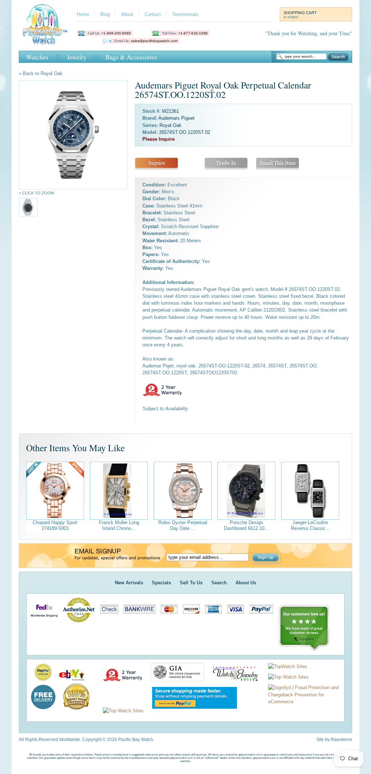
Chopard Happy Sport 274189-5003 (55, 525)
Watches (37, 57)
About (127, 14)
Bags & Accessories (131, 57)
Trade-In (226, 163)
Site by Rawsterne (334, 739)
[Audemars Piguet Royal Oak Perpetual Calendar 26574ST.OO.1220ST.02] (73, 135)
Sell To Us (191, 582)
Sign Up (266, 558)
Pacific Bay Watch (44, 24)
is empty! (291, 17)
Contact (153, 14)
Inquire (156, 163)
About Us (245, 582)
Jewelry (77, 57)
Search (338, 57)
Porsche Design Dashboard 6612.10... (246, 525)
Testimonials (185, 14)
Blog (105, 14)
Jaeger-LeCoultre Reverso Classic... (310, 525)
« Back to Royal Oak (41, 73)
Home (83, 14)
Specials (161, 582)
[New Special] (55, 491)
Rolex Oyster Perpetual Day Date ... (182, 525)
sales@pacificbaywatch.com (154, 41)
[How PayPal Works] (191, 710)
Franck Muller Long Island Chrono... (119, 525)
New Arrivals (129, 582)
